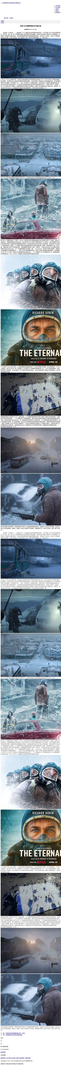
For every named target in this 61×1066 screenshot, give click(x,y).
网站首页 (3, 1058)
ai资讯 (57, 9)
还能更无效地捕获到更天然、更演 (15, 1033)
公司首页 (57, 5)
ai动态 (57, 10)
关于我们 (57, 7)
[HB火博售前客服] (1, 1041)
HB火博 (6, 18)
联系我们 (57, 12)
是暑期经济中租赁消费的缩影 (14, 1035)
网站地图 (27, 1058)
